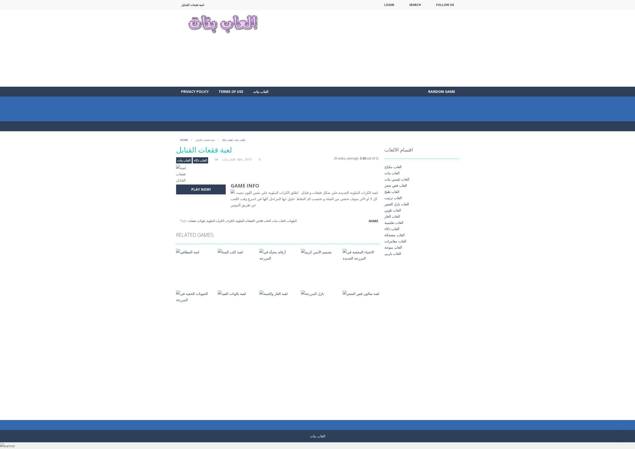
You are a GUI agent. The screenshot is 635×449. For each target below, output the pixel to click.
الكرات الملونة (215, 221)
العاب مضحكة (394, 235)
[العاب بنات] (222, 23)
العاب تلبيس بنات (396, 179)
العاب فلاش (263, 221)
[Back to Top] (623, 437)
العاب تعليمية (393, 222)
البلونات (292, 221)
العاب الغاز (392, 216)
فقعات (192, 221)
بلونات (201, 221)
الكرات (230, 221)
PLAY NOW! (201, 189)
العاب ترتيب (393, 197)
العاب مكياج (393, 166)
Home (184, 140)
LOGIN (389, 5)
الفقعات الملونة (245, 221)
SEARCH (415, 5)
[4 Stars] (328, 158)
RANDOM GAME (441, 91)
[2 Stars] (322, 158)
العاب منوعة (393, 247)
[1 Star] (318, 158)
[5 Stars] (331, 158)
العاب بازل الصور (396, 204)
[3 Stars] (325, 158)
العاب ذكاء (227, 140)
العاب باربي (392, 253)
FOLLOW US (445, 5)
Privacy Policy (195, 91)
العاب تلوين (392, 210)
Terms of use (231, 91)
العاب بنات (260, 91)
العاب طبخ (391, 191)
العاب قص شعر (395, 185)
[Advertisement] (368, 48)
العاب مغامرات (395, 241)
